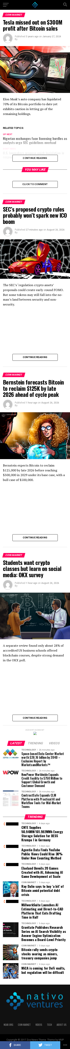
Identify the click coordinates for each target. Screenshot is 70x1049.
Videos (38, 1025)
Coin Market (24, 1025)
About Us (61, 1025)
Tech (49, 1025)
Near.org (8, 1025)
